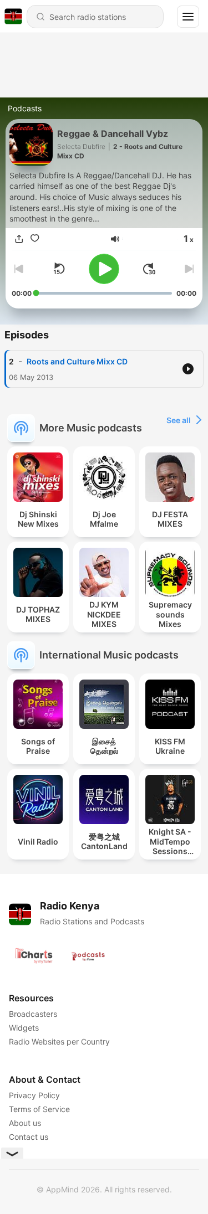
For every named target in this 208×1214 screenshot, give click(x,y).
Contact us (28, 1136)
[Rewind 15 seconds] (59, 268)
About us (25, 1123)
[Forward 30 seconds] (149, 268)
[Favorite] (35, 239)
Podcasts (25, 108)
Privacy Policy (34, 1095)
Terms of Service (39, 1109)
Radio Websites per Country (59, 1041)
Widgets (24, 1027)
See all (178, 420)
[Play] (104, 269)
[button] (115, 239)
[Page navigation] (188, 17)
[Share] (19, 239)
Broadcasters (33, 1013)
